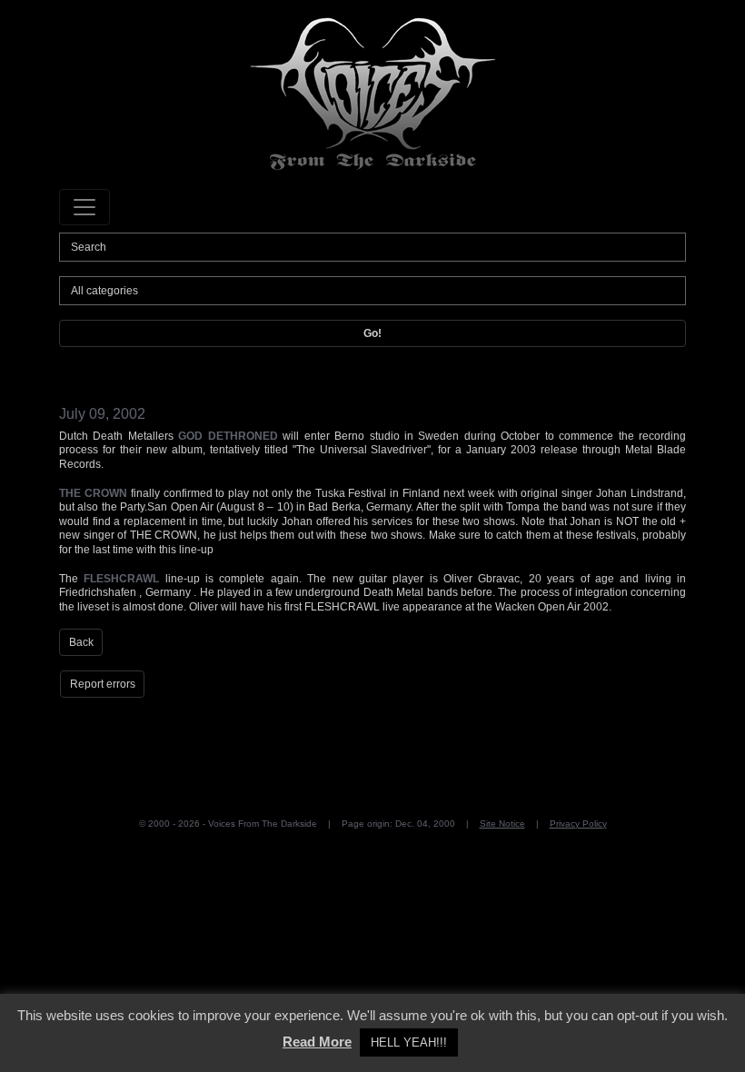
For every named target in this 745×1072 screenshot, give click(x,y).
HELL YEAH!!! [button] (409, 1042)
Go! (372, 333)
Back (81, 642)
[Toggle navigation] (84, 207)
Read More (317, 1041)
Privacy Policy (578, 824)
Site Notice (502, 824)
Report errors (102, 684)
